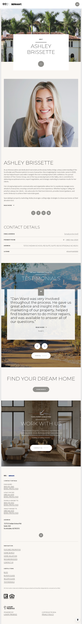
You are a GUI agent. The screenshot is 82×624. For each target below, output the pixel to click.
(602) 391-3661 (9, 467)
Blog (6, 553)
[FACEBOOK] (38, 213)
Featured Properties (12, 530)
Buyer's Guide (9, 556)
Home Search (41, 370)
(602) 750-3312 (9, 483)
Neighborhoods (10, 540)
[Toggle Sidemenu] (77, 4)
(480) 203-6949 (9, 475)
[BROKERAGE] (49, 213)
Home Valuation (10, 537)
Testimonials (9, 563)
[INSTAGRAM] (33, 213)
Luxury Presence (10, 595)
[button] (41, 429)
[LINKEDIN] (43, 213)
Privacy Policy (48, 595)
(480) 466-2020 (72, 240)
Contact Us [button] (8, 543)
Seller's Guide (9, 560)
